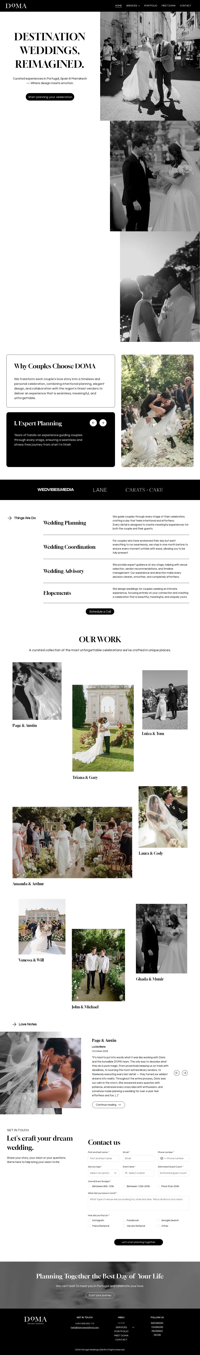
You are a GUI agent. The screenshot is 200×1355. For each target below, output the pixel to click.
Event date (129, 1167)
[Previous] (177, 1073)
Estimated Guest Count (170, 1167)
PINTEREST (157, 1331)
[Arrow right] (103, 422)
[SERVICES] (133, 1327)
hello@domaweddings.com (85, 1328)
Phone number (166, 1152)
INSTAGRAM (157, 1323)
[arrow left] (93, 422)
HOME (121, 1323)
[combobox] (103, 1173)
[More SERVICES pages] (139, 6)
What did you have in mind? (102, 1193)
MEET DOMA (121, 1335)
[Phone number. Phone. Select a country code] (163, 1158)
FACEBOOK (157, 1327)
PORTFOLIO (121, 1331)
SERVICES (121, 1327)
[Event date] (126, 1173)
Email (126, 1152)
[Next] (185, 1073)
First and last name (98, 1152)
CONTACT (121, 1339)
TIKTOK (157, 1335)
